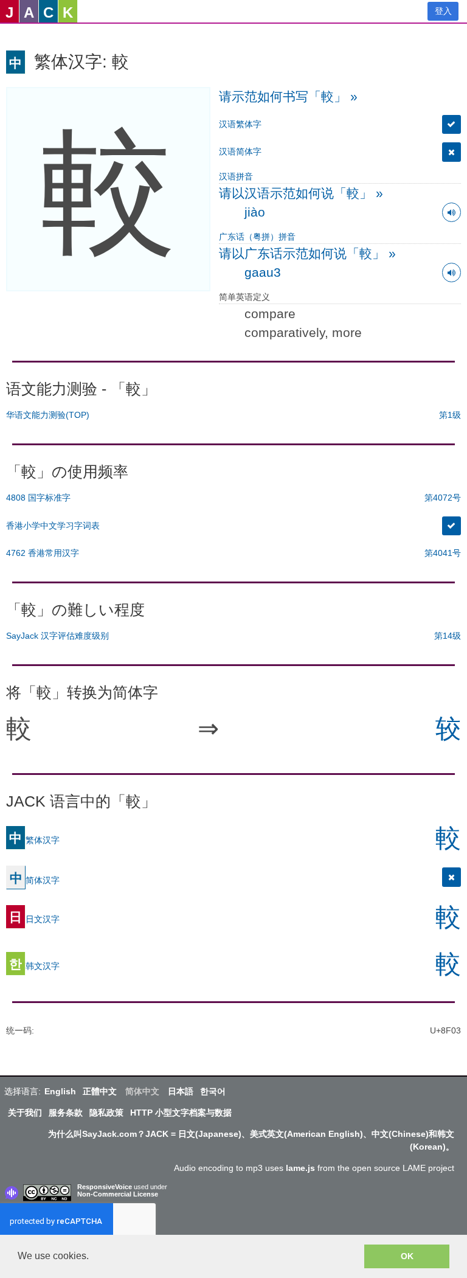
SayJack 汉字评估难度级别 (57, 636)
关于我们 (25, 1112)
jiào (254, 212)
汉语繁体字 (240, 124)
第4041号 (442, 553)
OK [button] (407, 1256)
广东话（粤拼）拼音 (257, 236)
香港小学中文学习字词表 (53, 525)
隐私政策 (106, 1112)
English (60, 1091)
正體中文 (100, 1091)
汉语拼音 (236, 176)
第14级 (447, 636)
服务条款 (66, 1112)
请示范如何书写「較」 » (288, 96)
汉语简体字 (240, 151)
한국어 (213, 1091)
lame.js (300, 1168)
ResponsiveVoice (104, 1186)
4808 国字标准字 (38, 497)
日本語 (180, 1091)
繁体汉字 (34, 839)
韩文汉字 (34, 965)
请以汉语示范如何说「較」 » (301, 193)
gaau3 (262, 272)
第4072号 (442, 497)
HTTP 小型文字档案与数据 (181, 1112)
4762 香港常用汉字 (42, 553)
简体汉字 (35, 879)
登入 (443, 11)
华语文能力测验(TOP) (47, 415)
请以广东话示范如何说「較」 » (307, 253)
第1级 (450, 415)
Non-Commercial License (117, 1194)
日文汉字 (34, 918)
